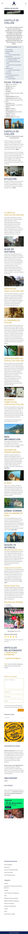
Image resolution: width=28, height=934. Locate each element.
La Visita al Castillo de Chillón (13, 54)
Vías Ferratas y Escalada (9, 914)
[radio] (5, 637)
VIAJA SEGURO (8, 785)
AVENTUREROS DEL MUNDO (12, 746)
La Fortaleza (12, 108)
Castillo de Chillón (9, 51)
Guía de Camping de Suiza (12, 75)
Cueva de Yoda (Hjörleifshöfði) (11, 870)
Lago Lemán (11, 666)
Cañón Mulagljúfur (8, 864)
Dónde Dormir (8, 73)
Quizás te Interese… (9, 76)
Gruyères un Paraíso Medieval (13, 70)
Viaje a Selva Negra (8, 872)
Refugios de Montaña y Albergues (11, 900)
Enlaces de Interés (10, 78)
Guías (5, 895)
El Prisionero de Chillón (11, 59)
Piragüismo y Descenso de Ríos (11, 898)
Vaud (19, 666)
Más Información (9, 68)
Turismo (6, 908)
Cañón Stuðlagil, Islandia (9, 875)
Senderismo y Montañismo (10, 906)
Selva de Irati (7, 867)
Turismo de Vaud (9, 606)
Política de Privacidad (14, 932)
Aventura (6, 883)
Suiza (16, 666)
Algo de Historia (8, 56)
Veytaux (6, 667)
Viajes (5, 911)
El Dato (8, 71)
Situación (7, 53)
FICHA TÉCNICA (8, 49)
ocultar (19, 47)
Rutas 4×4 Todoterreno (9, 903)
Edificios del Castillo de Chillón (13, 58)
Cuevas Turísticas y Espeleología (11, 893)
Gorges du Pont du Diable (12, 568)
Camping (6, 890)
